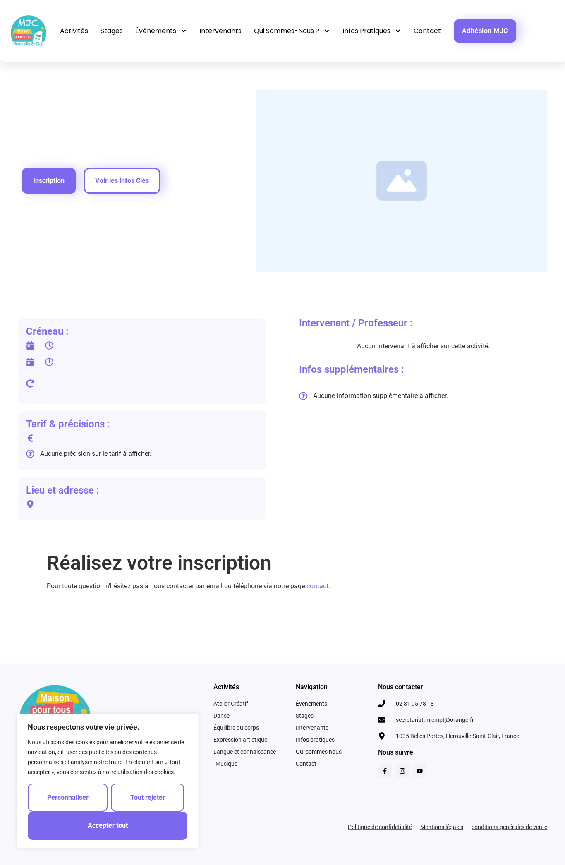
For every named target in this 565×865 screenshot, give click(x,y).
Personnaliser (68, 797)
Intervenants (220, 31)
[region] (108, 781)
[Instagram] (402, 771)
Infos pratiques (366, 31)
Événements (155, 31)
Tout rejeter (147, 797)
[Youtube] (419, 771)
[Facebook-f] (385, 771)
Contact (427, 31)
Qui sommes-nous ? (286, 31)
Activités (74, 31)
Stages (112, 31)
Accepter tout (108, 825)
